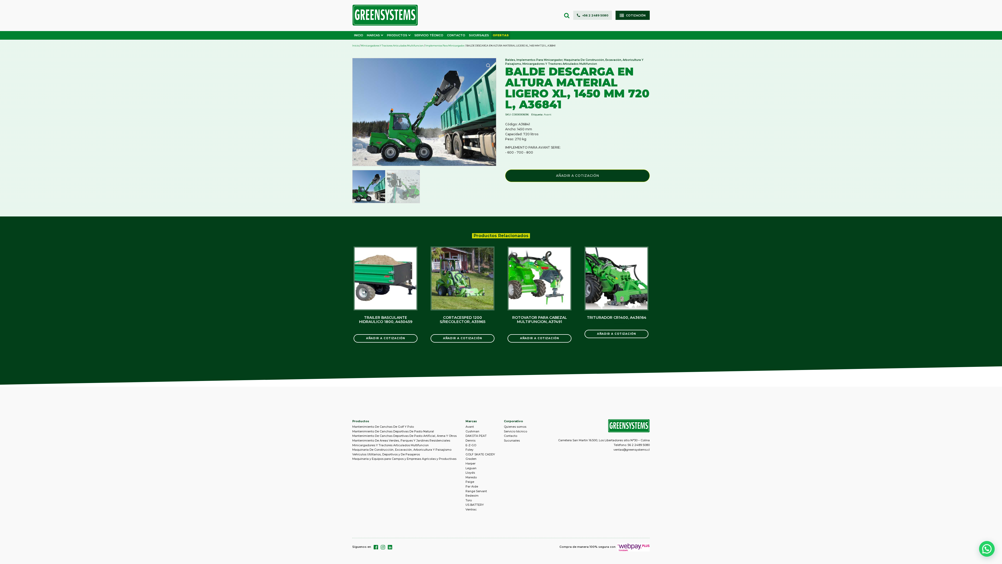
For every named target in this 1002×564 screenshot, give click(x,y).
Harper (470, 463)
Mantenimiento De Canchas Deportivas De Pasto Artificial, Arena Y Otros (404, 436)
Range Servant (476, 491)
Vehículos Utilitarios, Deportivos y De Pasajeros (386, 454)
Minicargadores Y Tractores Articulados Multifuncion (392, 45)
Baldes (510, 60)
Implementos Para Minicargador (444, 45)
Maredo (471, 477)
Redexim (472, 495)
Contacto (510, 436)
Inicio (355, 45)
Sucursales (512, 440)
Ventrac (471, 509)
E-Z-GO (471, 445)
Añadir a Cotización (577, 176)
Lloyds (470, 472)
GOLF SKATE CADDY (480, 454)
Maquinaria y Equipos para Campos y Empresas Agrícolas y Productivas (404, 459)
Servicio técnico (515, 431)
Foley (469, 449)
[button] (592, 15)
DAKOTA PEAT (476, 436)
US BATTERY (475, 505)
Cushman (472, 431)
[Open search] (567, 15)
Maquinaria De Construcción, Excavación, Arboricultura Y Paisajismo (401, 449)
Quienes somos (515, 426)
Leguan (471, 468)
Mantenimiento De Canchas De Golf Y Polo (383, 426)
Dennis (470, 440)
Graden (471, 459)
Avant (547, 114)
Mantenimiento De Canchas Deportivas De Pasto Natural (393, 431)
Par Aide (472, 486)
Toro (469, 500)
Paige (470, 482)
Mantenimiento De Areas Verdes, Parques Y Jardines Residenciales (401, 440)
